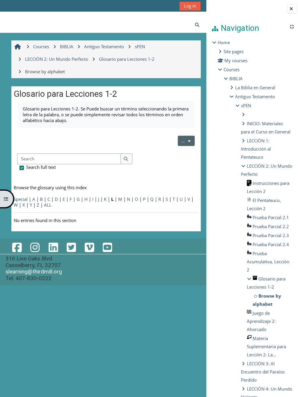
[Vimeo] (89, 247)
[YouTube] (107, 247)
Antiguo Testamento (255, 96)
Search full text (41, 167)
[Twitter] (71, 247)
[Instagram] (35, 247)
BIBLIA (236, 78)
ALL (48, 205)
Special (21, 199)
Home (224, 42)
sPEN (246, 105)
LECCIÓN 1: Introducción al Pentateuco (256, 149)
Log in (190, 6)
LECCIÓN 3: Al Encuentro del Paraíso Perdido (263, 372)
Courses (232, 69)
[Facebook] (17, 247)
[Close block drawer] (292, 8)
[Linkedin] (53, 247)
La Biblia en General (255, 87)
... (188, 140)
